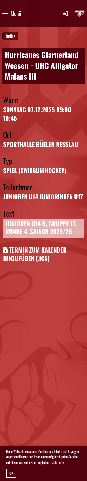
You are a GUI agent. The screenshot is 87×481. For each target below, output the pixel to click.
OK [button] (11, 473)
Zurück (10, 36)
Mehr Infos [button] (57, 462)
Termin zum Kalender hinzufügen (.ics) (35, 254)
